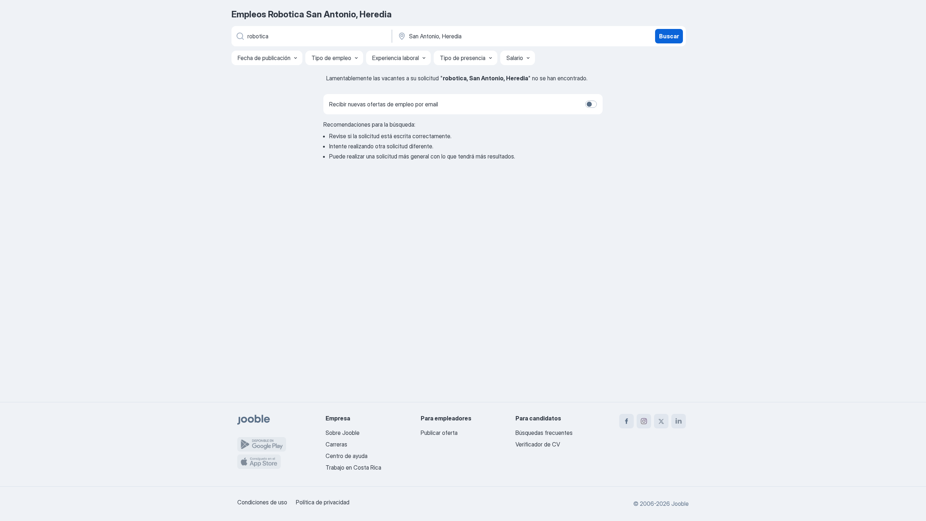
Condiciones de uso (262, 502)
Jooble (680, 503)
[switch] (591, 104)
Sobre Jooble (343, 432)
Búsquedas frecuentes (544, 432)
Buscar (669, 36)
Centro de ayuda (347, 455)
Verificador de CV (537, 444)
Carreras (336, 444)
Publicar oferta (439, 432)
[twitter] (661, 421)
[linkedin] (678, 421)
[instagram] (644, 421)
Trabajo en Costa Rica (353, 467)
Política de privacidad (322, 502)
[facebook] (626, 421)
